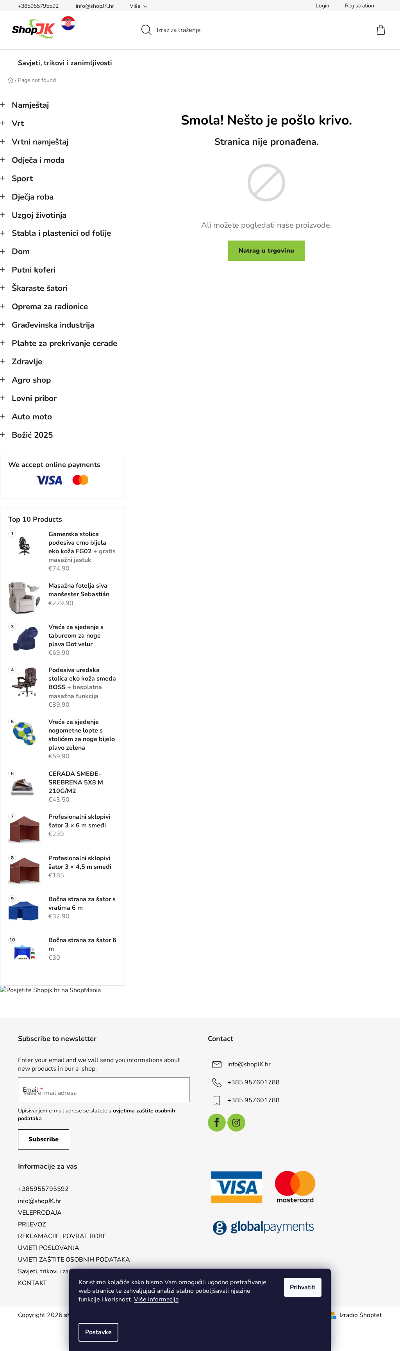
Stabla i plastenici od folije (61, 233)
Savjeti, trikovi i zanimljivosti (58, 1271)
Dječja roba (33, 196)
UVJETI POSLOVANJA (48, 1248)
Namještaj (30, 105)
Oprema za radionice (50, 306)
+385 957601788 (253, 1082)
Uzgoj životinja (39, 215)
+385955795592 (38, 6)
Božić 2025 (32, 435)
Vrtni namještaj (40, 141)
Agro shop (31, 379)
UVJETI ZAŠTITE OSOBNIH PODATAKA (74, 1259)
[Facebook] (217, 1123)
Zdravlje (27, 361)
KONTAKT (32, 1283)
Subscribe (44, 1139)
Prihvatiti (303, 1287)
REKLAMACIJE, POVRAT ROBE (62, 1236)
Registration (359, 5)
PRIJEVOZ (32, 1224)
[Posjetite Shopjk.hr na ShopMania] (50, 990)
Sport (22, 178)
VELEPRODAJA (40, 1212)
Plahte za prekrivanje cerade (64, 343)
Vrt (18, 123)
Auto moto (32, 416)
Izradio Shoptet (360, 1315)
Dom (21, 251)
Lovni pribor (34, 398)
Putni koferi (33, 269)
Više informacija (156, 1299)
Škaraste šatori (40, 288)
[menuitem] (65, 63)
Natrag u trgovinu (266, 250)
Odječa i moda (38, 160)
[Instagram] (236, 1123)
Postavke (98, 1332)
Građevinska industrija (53, 324)
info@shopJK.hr (95, 6)
